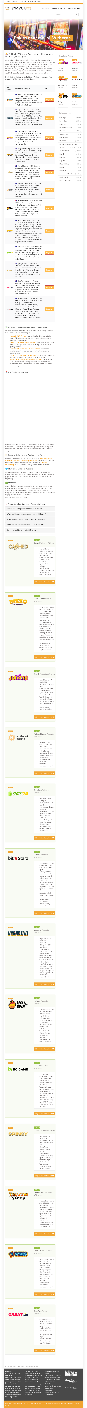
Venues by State (73, 8)
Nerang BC (70, 171)
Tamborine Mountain (70, 174)
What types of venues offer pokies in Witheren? (26, 519)
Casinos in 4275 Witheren (18, 336)
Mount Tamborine (70, 131)
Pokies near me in (10, 1366)
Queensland (28, 1366)
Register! (49, 100)
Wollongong (9, 465)
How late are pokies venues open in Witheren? (25, 524)
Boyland (70, 161)
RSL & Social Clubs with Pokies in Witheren (24, 355)
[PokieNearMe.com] (18, 8)
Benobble (70, 124)
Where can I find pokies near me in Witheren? (25, 509)
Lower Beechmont (70, 128)
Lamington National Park (70, 144)
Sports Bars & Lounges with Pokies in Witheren (26, 359)
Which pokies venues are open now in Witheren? (26, 514)
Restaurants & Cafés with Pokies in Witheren (25, 349)
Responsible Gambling (53, 1403)
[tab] (30, 508)
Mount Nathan (70, 164)
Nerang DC (70, 167)
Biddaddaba (70, 137)
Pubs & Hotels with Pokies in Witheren (23, 342)
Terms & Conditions (67, 1403)
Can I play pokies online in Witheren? (21, 530)
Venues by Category (58, 8)
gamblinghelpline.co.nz (52, 1392)
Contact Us (78, 1403)
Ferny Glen (70, 121)
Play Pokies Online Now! (43, 582)
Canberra (44, 463)
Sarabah (67, 147)
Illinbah (70, 154)
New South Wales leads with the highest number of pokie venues (28, 459)
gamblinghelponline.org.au (53, 1386)
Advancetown (70, 151)
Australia (20, 1366)
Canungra (70, 118)
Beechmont (70, 157)
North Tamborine (70, 180)
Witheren (51, 543)
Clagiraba (70, 141)
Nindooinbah (70, 177)
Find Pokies (45, 8)
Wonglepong (70, 134)
